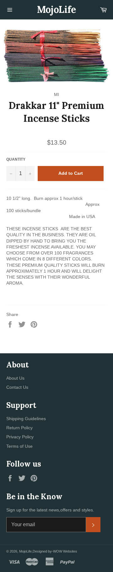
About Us (15, 378)
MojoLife (56, 9)
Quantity (15, 159)
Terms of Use (19, 446)
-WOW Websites (64, 551)
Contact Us (17, 387)
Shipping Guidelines (26, 418)
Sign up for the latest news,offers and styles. (50, 509)
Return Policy (19, 427)
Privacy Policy (20, 436)
